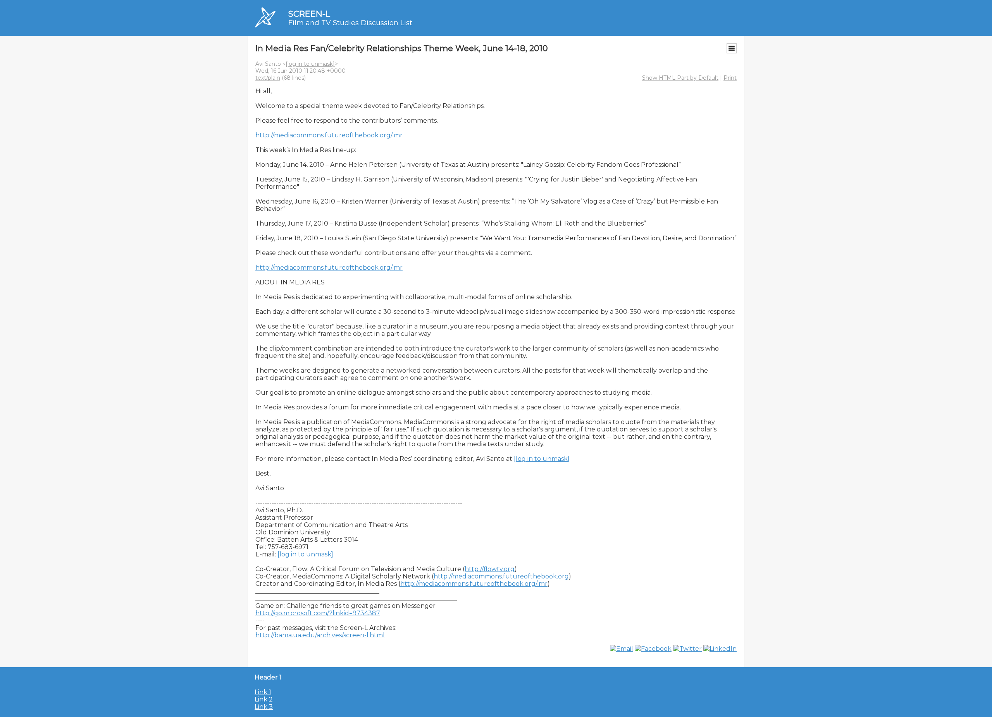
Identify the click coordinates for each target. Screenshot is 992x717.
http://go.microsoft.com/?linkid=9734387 (317, 613)
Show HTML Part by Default (680, 77)
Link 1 (263, 692)
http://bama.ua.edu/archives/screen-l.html (320, 635)
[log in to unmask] (310, 63)
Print (730, 77)
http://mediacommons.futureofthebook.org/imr (329, 135)
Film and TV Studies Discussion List (350, 23)
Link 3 (264, 706)
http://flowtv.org (490, 569)
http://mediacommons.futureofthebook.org (501, 576)
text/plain (267, 77)
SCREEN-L (309, 14)
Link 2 (264, 699)
